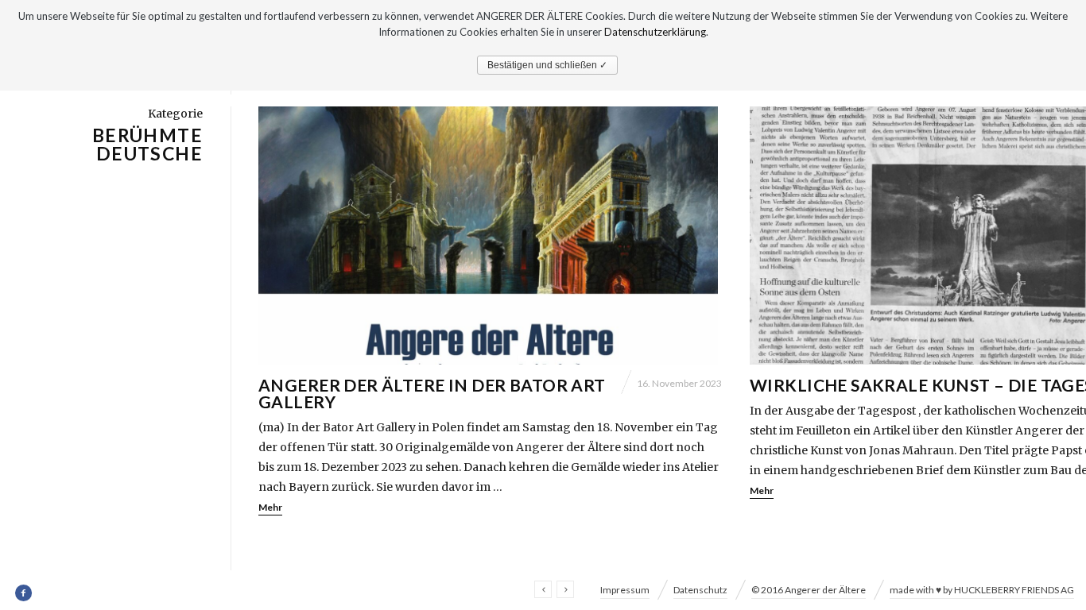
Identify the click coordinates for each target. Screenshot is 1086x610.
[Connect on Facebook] (24, 593)
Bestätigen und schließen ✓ (547, 65)
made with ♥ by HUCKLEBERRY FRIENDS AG (982, 590)
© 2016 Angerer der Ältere (808, 590)
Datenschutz (700, 590)
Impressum (625, 590)
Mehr (270, 507)
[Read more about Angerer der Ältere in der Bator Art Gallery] (490, 235)
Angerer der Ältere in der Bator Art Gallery (432, 393)
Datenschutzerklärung (655, 31)
